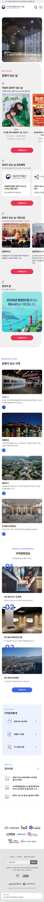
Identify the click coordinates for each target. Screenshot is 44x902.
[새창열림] (11, 829)
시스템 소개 (12, 857)
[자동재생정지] (31, 58)
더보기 (37, 769)
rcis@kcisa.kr (28, 870)
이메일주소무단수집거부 (29, 857)
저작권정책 (19, 857)
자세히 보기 (22, 150)
